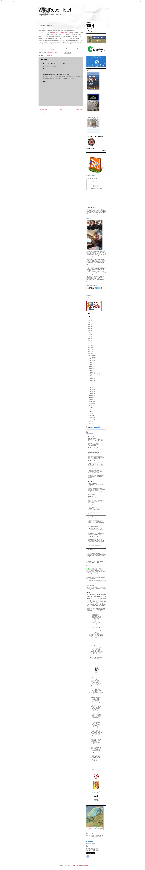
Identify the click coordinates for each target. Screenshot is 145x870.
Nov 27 (92, 364)
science (94, 608)
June (90, 409)
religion (103, 594)
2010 (89, 349)
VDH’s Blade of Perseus (93, 452)
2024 (89, 322)
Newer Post (43, 110)
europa (104, 600)
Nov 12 (92, 386)
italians (98, 605)
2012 (89, 345)
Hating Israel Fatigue (92, 453)
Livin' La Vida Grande (93, 536)
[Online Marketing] (92, 848)
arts (103, 604)
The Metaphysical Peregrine (92, 297)
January (91, 419)
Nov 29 (92, 360)
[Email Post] (61, 52)
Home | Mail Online (92, 483)
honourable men (100, 609)
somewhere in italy (98, 596)
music (88, 603)
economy (91, 604)
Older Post (79, 110)
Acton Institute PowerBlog (94, 519)
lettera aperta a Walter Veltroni (60, 32)
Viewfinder (90, 496)
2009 (89, 351)
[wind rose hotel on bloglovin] (93, 428)
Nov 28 (92, 362)
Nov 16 (92, 382)
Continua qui (42, 48)
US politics (90, 594)
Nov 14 (92, 384)
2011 (89, 347)
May (90, 411)
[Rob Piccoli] (87, 432)
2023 (89, 324)
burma (102, 607)
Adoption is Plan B (92, 538)
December (91, 355)
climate (88, 610)
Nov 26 (92, 366)
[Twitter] (96, 288)
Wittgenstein (52, 49)
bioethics (88, 608)
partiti (50, 55)
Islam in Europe (92, 504)
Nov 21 (92, 372)
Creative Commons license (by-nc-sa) (95, 562)
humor (97, 607)
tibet (98, 604)
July (90, 407)
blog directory (96, 850)
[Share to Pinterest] (70, 53)
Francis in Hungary (92, 463)
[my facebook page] (90, 288)
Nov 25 (92, 368)
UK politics (89, 605)
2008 (89, 353)
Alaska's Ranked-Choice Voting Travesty (96, 449)
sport (99, 608)
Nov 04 (92, 395)
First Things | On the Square (94, 545)
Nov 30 (92, 358)
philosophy (89, 600)
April (90, 413)
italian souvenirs (94, 610)
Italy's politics (102, 603)
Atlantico (101, 277)
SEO (99, 849)
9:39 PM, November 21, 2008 (56, 63)
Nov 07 (92, 391)
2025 (89, 320)
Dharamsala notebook (95, 375)
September (91, 403)
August (91, 405)
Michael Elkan (75, 865)
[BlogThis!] (66, 53)
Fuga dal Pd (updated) (95, 373)
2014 (89, 342)
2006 (89, 423)
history (101, 601)
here (103, 214)
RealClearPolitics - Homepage (95, 447)
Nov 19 (92, 380)
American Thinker (92, 438)
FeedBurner (99, 188)
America (92, 601)
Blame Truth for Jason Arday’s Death (95, 439)
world (97, 600)
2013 (89, 344)
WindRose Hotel (55, 9)
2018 (89, 334)
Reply (45, 68)
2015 (89, 340)
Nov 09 (92, 387)
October (91, 401)
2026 (89, 319)
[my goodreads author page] (93, 288)
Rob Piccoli (88, 430)
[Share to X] (67, 53)
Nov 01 (92, 399)
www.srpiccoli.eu (90, 283)
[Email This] (64, 53)
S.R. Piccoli (46, 74)
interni (46, 55)
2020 (89, 330)
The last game (91, 497)
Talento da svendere (52, 44)
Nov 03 (92, 397)
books (94, 603)
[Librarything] (98, 288)
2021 (89, 328)
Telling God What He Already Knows (95, 529)
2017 (89, 336)
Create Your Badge (89, 433)
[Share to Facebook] (68, 53)
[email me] (87, 288)
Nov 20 (92, 378)
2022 (89, 326)
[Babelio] (101, 288)
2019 (89, 332)
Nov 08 (92, 389)
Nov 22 (92, 370)
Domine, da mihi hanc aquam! (95, 528)
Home (61, 110)
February (91, 417)
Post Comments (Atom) (52, 114)
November (91, 357)
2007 (89, 421)
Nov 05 (92, 393)
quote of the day (96, 598)
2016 (89, 338)
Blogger (86, 865)
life (99, 610)
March (90, 415)
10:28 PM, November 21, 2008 (60, 74)
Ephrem (45, 63)
